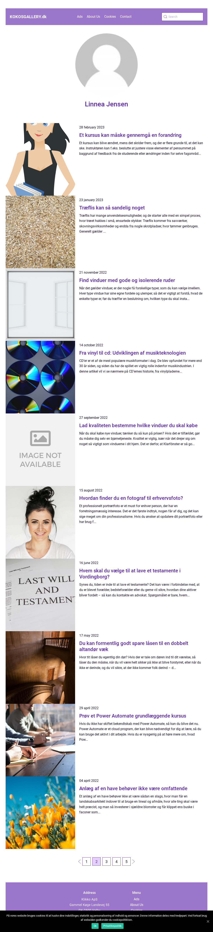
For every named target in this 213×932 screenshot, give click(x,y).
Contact (125, 17)
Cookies (110, 17)
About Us (93, 17)
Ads (80, 17)
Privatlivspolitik (112, 925)
